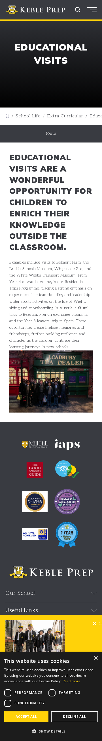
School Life (28, 116)
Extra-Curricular (65, 116)
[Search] (77, 9)
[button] (51, 731)
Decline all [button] (74, 716)
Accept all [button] (26, 716)
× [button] (96, 658)
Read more (72, 681)
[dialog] (51, 696)
